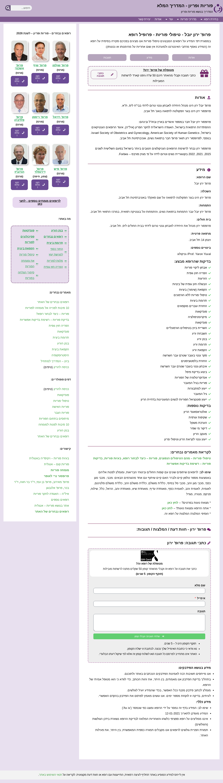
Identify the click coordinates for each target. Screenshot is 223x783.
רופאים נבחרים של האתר (53, 302)
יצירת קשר (144, 19)
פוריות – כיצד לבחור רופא (140, 458)
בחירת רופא (211, 19)
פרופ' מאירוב (61, 482)
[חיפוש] (8, 8)
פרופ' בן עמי (43, 482)
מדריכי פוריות (188, 19)
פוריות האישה (60, 406)
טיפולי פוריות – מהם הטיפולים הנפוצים (185, 458)
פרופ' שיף (40, 65)
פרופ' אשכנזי (19, 67)
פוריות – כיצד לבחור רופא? (52, 314)
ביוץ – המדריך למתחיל (55, 361)
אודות (158, 19)
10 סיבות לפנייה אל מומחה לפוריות (47, 308)
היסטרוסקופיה (60, 355)
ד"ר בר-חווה (27, 482)
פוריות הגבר (61, 412)
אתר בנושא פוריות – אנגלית (51, 505)
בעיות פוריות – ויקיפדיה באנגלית (49, 458)
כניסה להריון (61, 367)
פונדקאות (63, 331)
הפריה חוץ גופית (59, 325)
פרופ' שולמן (60, 65)
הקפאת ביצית (60, 349)
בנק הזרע (63, 343)
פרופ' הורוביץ (19, 170)
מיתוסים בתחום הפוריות (54, 418)
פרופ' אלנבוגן (54, 488)
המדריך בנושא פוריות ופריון (197, 11)
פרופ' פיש (60, 169)
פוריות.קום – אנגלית (56, 464)
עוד (171, 19)
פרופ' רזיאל (60, 117)
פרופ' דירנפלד (39, 170)
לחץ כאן (172, 502)
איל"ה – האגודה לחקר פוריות (51, 493)
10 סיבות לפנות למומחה (54, 424)
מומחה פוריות (60, 470)
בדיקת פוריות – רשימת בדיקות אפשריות (44, 319)
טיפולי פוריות (61, 401)
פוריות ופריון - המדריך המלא (185, 5)
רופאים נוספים (60, 499)
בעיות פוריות (112, 458)
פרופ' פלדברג (19, 118)
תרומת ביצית (61, 337)
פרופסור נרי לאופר (56, 476)
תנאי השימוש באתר (50, 774)
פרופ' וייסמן (40, 117)
